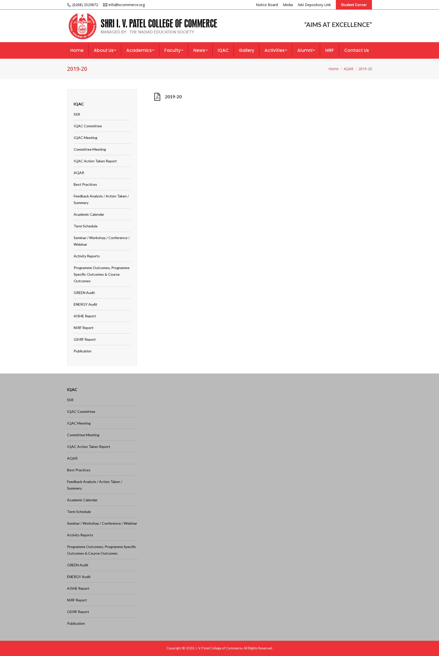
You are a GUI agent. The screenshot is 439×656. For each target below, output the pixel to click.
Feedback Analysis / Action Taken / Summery (101, 199)
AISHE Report (85, 316)
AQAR (348, 68)
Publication (82, 351)
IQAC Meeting (85, 137)
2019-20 (173, 96)
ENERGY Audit (85, 304)
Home (333, 68)
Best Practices (85, 184)
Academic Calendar (89, 214)
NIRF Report (83, 327)
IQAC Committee (88, 126)
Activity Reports (87, 256)
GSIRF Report (85, 339)
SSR (77, 114)
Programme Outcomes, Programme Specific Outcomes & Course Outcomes (102, 274)
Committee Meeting (90, 149)
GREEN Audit (84, 292)
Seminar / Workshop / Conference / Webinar (102, 241)
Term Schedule (86, 226)
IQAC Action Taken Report (95, 161)
